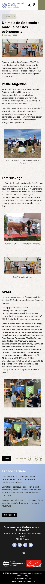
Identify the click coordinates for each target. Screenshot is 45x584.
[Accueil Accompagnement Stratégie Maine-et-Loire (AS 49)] (13, 5)
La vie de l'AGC (9, 16)
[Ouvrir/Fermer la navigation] (41, 5)
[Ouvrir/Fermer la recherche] (29, 5)
